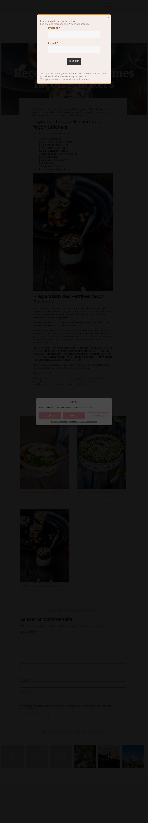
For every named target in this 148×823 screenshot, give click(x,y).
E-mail (53, 43)
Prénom (54, 27)
